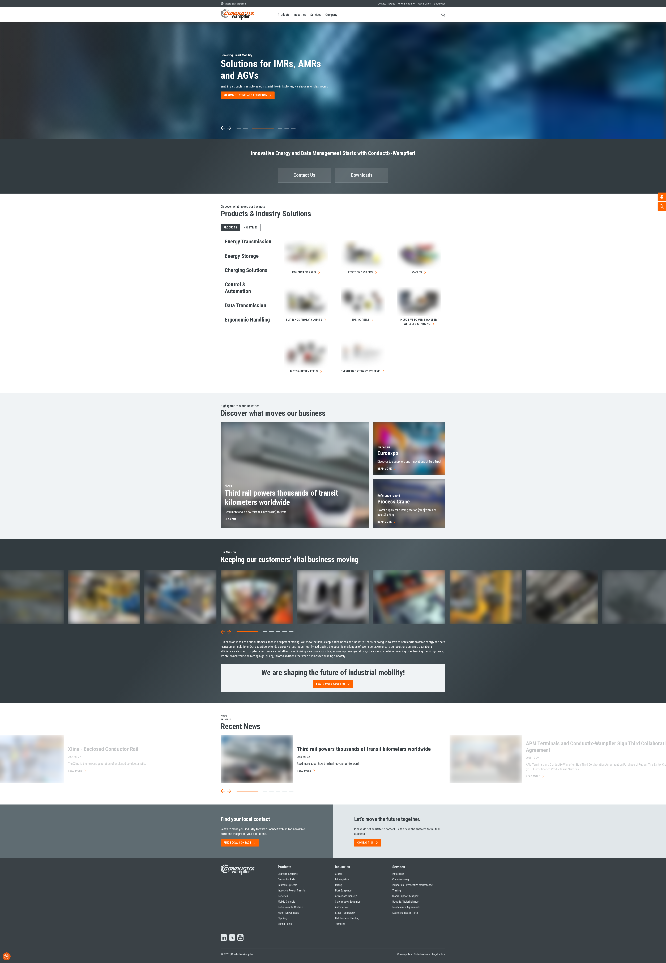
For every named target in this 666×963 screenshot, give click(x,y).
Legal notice (438, 954)
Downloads (439, 3)
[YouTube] (240, 937)
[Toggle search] (443, 15)
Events (391, 3)
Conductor (304, 272)
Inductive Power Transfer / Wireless (419, 322)
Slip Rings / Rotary (304, 319)
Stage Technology (345, 912)
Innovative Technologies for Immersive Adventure (275, 69)
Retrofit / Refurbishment (405, 901)
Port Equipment (343, 890)
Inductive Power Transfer (292, 890)
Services (315, 14)
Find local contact (237, 842)
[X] (232, 937)
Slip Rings (283, 918)
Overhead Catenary (360, 371)
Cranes (339, 874)
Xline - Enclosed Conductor (103, 749)
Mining (338, 885)
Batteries (283, 896)
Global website (422, 954)
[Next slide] (229, 128)
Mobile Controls (286, 901)
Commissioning (400, 879)
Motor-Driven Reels (288, 912)
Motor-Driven (304, 371)
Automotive (341, 907)
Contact (382, 3)
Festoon (360, 272)
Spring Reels (285, 924)
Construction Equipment (348, 901)
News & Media (405, 3)
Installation (398, 874)
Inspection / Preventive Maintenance (412, 885)
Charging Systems (288, 874)
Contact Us (304, 175)
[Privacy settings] (7, 956)
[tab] (248, 241)
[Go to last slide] (223, 632)
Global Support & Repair (405, 896)
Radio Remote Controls (290, 907)
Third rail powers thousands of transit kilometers (281, 498)
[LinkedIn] (224, 937)
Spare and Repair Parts (405, 912)
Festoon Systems (287, 885)
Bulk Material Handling (347, 918)
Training (396, 890)
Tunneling (340, 924)
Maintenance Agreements (406, 907)
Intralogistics (342, 879)
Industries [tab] (250, 227)
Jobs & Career (424, 3)
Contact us (365, 842)
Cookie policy (404, 954)
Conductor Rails (286, 879)
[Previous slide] (223, 128)
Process (393, 501)
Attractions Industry (346, 896)
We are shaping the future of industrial (333, 672)
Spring (361, 319)
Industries (300, 14)
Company (331, 14)
